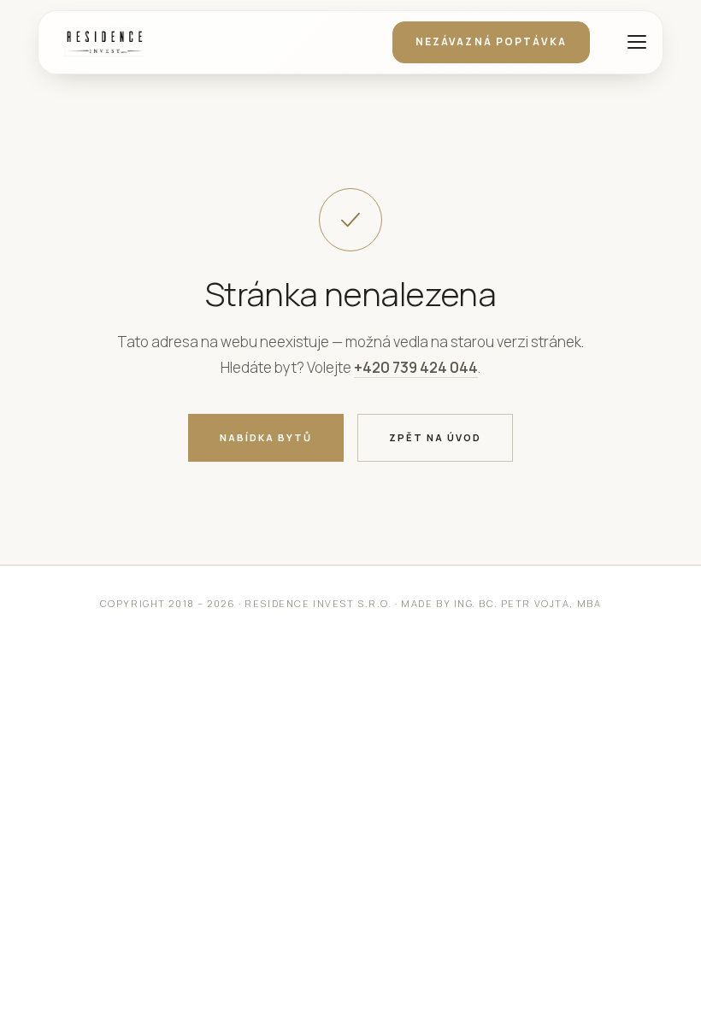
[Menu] (634, 42)
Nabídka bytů (266, 437)
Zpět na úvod (435, 437)
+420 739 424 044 (416, 367)
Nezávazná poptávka (491, 41)
